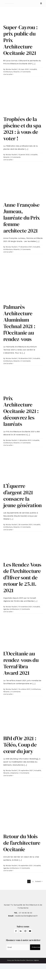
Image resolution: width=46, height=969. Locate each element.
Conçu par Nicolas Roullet (16, 960)
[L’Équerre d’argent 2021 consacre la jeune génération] (23, 467)
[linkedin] (20, 931)
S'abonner (36, 947)
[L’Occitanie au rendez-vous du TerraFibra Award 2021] (23, 634)
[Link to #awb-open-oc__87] (41, 3)
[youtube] (30, 931)
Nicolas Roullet (11, 69)
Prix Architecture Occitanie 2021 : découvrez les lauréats (21, 411)
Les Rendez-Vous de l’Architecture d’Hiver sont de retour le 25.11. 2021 (22, 577)
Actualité (33, 69)
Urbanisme (14, 773)
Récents (16, 72)
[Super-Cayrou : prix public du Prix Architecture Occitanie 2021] (23, 17)
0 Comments (26, 72)
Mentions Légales (33, 960)
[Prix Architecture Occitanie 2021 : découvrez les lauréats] (23, 382)
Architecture (8, 72)
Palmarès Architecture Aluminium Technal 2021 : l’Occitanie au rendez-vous (19, 323)
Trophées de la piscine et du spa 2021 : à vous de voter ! (22, 128)
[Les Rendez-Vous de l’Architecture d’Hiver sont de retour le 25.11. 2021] (23, 548)
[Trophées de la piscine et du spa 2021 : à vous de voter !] (23, 98)
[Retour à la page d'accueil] (9, 3)
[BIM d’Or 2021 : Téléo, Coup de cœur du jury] (23, 717)
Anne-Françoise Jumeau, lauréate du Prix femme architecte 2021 (21, 217)
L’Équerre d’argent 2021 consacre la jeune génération (22, 495)
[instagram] (25, 931)
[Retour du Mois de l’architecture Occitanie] (23, 807)
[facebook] (16, 931)
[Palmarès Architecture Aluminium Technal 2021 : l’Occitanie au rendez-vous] (23, 280)
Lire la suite (7, 74)
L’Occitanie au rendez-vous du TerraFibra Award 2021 (21, 663)
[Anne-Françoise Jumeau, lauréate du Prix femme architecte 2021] (23, 183)
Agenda (6, 609)
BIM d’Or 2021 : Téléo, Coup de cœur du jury (20, 745)
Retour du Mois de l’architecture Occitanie (21, 843)
